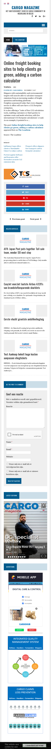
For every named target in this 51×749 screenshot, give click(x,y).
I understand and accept (34, 745)
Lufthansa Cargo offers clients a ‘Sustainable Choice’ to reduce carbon (13, 148)
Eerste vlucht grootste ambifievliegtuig (24, 319)
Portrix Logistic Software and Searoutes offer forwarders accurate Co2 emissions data (13, 158)
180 (14, 87)
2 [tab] (8, 557)
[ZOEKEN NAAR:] (25, 30)
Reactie (9, 406)
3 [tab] (10, 557)
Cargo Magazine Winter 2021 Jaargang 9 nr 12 (25, 548)
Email (8, 449)
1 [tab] (6, 557)
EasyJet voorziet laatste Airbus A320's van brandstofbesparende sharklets (23, 286)
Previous (42, 556)
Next (45, 556)
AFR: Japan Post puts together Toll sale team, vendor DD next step (24, 250)
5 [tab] (14, 557)
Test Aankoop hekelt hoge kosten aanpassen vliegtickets (21, 356)
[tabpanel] (25, 530)
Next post (34, 219)
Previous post (18, 219)
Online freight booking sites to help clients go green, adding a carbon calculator (23, 126)
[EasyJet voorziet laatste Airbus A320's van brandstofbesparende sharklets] (25, 280)
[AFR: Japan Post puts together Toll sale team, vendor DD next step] (25, 245)
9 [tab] (22, 557)
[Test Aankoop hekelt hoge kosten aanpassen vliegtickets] (25, 350)
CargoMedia (18, 90)
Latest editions (11, 495)
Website (9, 456)
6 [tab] (16, 557)
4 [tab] (12, 557)
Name (9, 442)
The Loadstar (24, 130)
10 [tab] (25, 557)
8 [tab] (20, 557)
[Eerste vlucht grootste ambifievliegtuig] (25, 315)
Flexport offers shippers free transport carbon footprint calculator (35, 148)
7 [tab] (18, 557)
